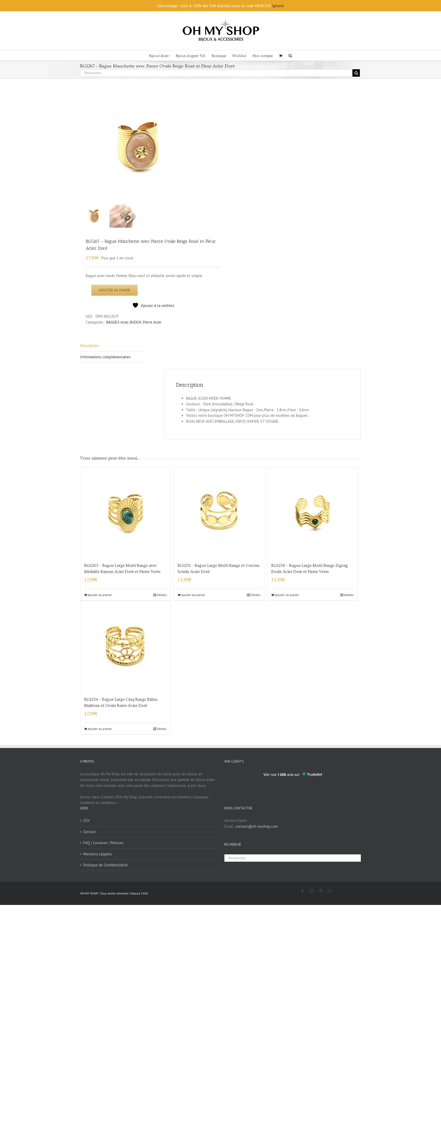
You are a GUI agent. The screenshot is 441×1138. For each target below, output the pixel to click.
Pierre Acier (152, 322)
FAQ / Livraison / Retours (103, 842)
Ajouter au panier (114, 290)
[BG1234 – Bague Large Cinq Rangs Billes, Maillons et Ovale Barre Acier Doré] (125, 646)
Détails (162, 595)
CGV (86, 820)
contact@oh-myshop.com (256, 826)
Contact (89, 831)
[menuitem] (162, 55)
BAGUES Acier (117, 322)
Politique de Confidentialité (105, 865)
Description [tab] (89, 345)
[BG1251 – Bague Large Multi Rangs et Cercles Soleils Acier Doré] (219, 512)
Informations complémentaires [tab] (105, 356)
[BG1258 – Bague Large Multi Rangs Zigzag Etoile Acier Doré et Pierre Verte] (312, 512)
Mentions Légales (97, 854)
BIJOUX (135, 322)
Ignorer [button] (278, 5)
